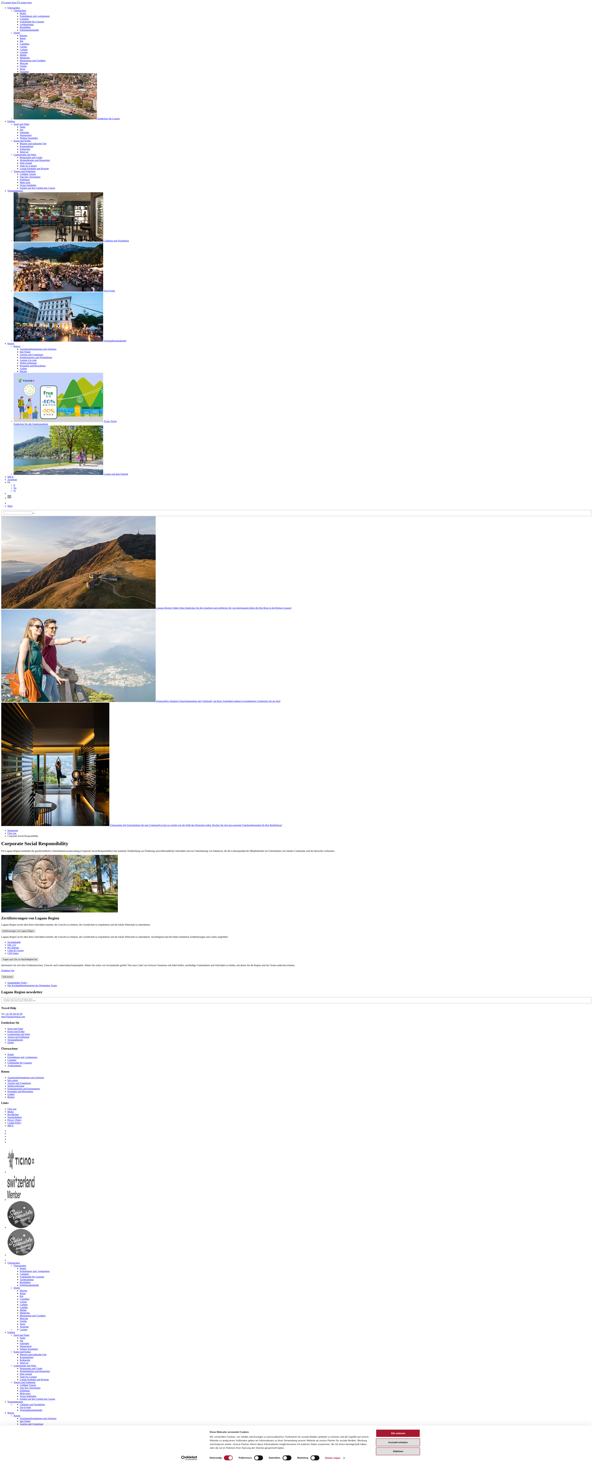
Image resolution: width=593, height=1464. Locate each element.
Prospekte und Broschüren (33, 365)
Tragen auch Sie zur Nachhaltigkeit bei (19, 959)
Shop (10, 506)
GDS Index (13, 953)
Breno (23, 38)
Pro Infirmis (13, 947)
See (21, 129)
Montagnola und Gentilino (33, 60)
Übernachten (13, 7)
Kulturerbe (25, 149)
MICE (10, 477)
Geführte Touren (28, 174)
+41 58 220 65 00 (13, 1014)
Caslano (24, 49)
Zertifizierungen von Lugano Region (18, 931)
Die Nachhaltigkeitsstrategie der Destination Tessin (32, 985)
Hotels (23, 13)
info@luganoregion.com (13, 1016)
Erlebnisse (25, 179)
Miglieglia (25, 57)
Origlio (23, 66)
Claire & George (15, 950)
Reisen (10, 343)
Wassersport (26, 135)
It (14, 485)
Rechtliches (13, 1114)
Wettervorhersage (28, 363)
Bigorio (23, 35)
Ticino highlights (28, 185)
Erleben (11, 121)
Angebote (12, 479)
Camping (24, 19)
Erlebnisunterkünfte (29, 30)
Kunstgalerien (26, 146)
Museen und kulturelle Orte (33, 143)
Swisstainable (14, 942)
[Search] (33, 513)
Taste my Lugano (28, 165)
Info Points (25, 352)
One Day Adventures (30, 177)
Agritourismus (27, 24)
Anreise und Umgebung (31, 354)
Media (10, 1111)
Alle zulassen (398, 1433)
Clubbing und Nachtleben (32, 1404)
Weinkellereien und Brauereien (35, 160)
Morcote (24, 63)
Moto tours (25, 182)
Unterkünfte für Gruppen (32, 21)
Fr (15, 490)
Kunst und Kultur (22, 140)
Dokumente (7, 977)
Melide (23, 55)
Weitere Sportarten (29, 138)
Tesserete (24, 71)
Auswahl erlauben (398, 1442)
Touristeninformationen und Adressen (38, 349)
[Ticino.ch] (20, 1172)
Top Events (25, 1407)
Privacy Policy (14, 1120)
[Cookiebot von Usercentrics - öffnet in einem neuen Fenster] (189, 1458)
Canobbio (24, 44)
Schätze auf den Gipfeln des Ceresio (37, 188)
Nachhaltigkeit (14, 1117)
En (15, 488)
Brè (21, 41)
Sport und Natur (21, 124)
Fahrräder (24, 132)
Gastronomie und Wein (25, 154)
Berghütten (25, 27)
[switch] (258, 1457)
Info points (12, 1080)
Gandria (24, 52)
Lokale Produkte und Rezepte (34, 168)
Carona (23, 46)
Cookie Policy (14, 1122)
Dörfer (17, 32)
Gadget (23, 368)
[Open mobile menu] (9, 498)
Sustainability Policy (17, 982)
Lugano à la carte (28, 360)
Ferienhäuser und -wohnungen (35, 16)
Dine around (26, 163)
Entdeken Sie (7, 970)
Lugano (23, 1329)
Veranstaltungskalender (31, 1410)
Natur (22, 127)
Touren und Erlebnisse (25, 171)
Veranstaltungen (15, 190)
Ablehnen (398, 1451)
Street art (24, 152)
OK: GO (11, 945)
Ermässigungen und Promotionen (36, 357)
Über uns (11, 833)
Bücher (23, 371)
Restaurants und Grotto (31, 157)
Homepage (12, 830)
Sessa (22, 69)
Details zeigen (332, 1458)
